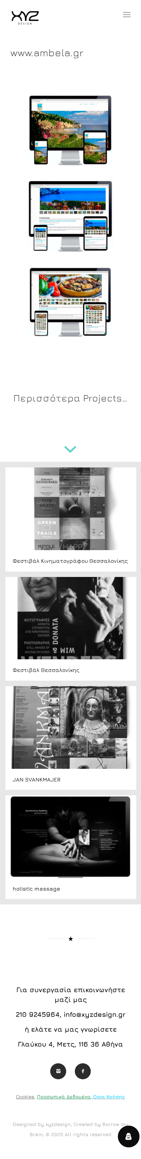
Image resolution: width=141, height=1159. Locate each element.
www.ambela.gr (47, 52)
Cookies (25, 1097)
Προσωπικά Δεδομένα (64, 1097)
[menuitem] (127, 14)
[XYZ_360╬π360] (58, 14)
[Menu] (127, 14)
